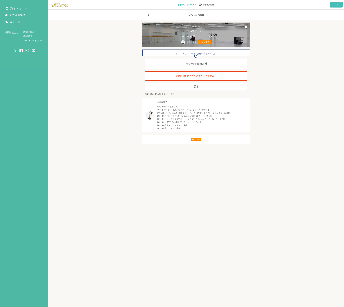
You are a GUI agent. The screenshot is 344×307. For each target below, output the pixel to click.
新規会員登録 (208, 4)
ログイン (336, 4)
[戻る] (148, 15)
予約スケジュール (188, 4)
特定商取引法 (29, 36)
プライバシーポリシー (32, 41)
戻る (196, 86)
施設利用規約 (29, 32)
